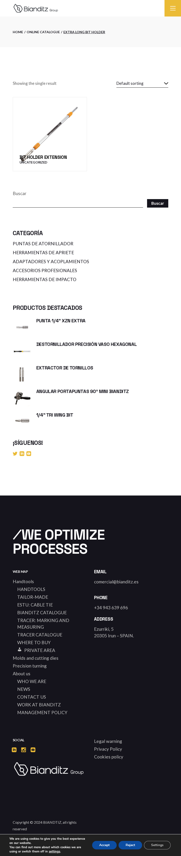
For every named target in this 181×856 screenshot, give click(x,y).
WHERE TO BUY (34, 642)
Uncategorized (33, 162)
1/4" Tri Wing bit (54, 415)
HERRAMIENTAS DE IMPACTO (44, 279)
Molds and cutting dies (35, 658)
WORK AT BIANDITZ (39, 704)
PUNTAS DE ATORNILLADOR (43, 243)
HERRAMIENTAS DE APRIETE (43, 252)
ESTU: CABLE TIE (35, 604)
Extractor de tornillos (64, 368)
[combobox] (142, 83)
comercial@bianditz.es (116, 581)
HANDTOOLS (31, 589)
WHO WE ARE (31, 681)
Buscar (19, 193)
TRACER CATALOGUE (39, 634)
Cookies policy (108, 756)
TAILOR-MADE (32, 597)
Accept (104, 845)
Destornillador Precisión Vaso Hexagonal (86, 344)
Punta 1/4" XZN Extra (61, 321)
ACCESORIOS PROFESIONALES (45, 270)
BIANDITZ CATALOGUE (42, 612)
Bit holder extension (43, 157)
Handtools (23, 581)
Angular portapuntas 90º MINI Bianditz (82, 391)
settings (54, 851)
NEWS (23, 689)
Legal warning (108, 741)
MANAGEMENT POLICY (42, 712)
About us (21, 673)
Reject (130, 845)
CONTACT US (31, 697)
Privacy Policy (108, 749)
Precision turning (30, 665)
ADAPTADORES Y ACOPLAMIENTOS (51, 261)
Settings (157, 845)
